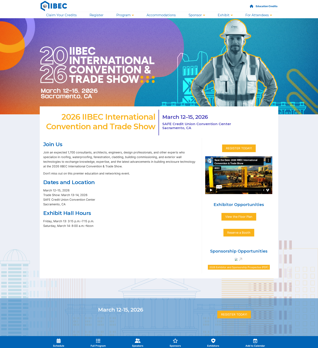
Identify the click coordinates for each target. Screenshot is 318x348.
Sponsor (195, 15)
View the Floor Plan (238, 216)
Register (96, 15)
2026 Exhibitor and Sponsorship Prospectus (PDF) (238, 267)
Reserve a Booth (238, 232)
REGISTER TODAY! (239, 148)
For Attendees (257, 15)
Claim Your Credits (61, 15)
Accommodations (161, 15)
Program (123, 15)
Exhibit (224, 15)
